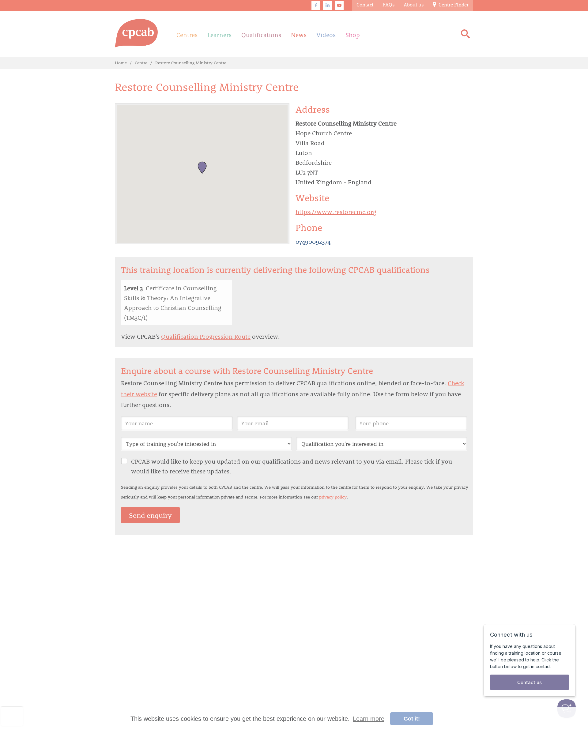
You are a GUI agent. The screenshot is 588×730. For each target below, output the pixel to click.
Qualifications (261, 35)
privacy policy (333, 497)
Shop (352, 35)
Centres (187, 35)
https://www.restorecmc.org (336, 212)
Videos (326, 35)
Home (121, 63)
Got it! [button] (412, 719)
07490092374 (313, 241)
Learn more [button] (368, 718)
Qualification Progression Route (206, 336)
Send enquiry (150, 515)
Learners (219, 35)
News (299, 35)
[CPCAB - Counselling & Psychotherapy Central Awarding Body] (136, 33)
